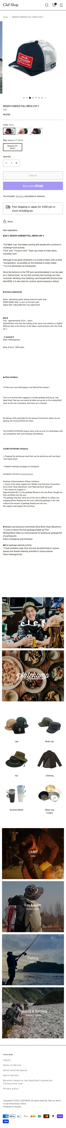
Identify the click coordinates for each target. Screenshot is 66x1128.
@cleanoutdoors (26, 474)
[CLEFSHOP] (10, 5)
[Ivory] (23, 131)
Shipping (20, 196)
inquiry (7, 1060)
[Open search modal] (46, 5)
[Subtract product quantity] (6, 163)
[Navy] (9, 131)
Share (10, 221)
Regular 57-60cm (12, 147)
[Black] (36, 131)
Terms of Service (12, 1065)
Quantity (7, 156)
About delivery (11, 1075)
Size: (13, 140)
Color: (8, 125)
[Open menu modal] (61, 5)
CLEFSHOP (25, 1100)
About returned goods (15, 1070)
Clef (5, 110)
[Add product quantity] (16, 163)
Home (5, 17)
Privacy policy (11, 1089)
